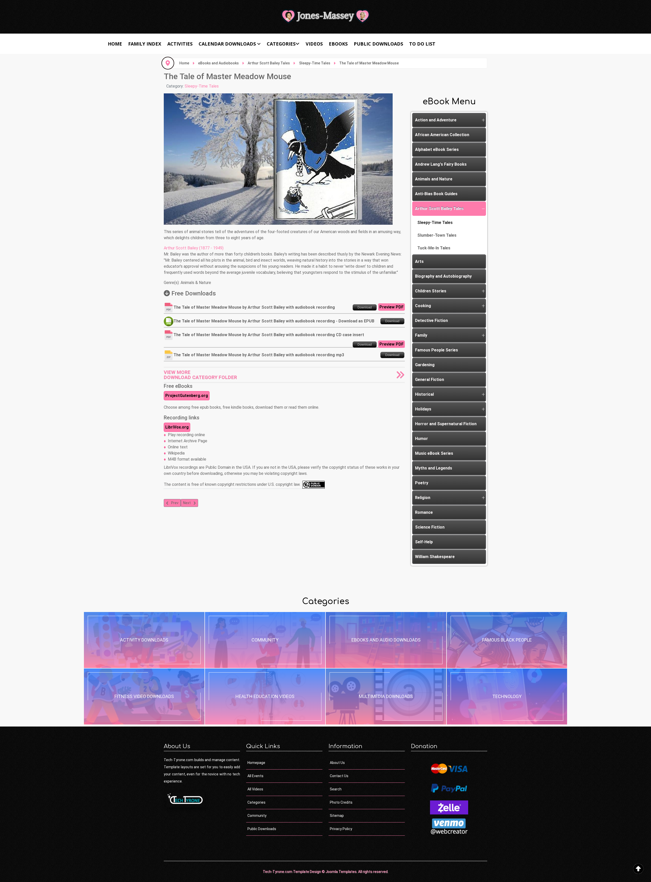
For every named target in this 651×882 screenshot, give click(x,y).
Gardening (425, 364)
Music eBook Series (434, 453)
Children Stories (430, 291)
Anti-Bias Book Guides (436, 193)
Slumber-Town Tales (436, 235)
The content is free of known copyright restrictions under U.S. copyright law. (233, 484)
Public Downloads (378, 44)
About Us (337, 763)
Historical (424, 394)
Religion (422, 497)
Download (365, 307)
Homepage (256, 763)
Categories (281, 44)
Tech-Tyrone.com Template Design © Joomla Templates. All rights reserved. (325, 872)
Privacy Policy (341, 829)
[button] (483, 120)
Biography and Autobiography (443, 276)
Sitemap (337, 816)
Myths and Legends (433, 468)
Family (421, 335)
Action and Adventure (435, 120)
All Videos (255, 789)
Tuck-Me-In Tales (433, 248)
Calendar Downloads (227, 44)
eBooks (338, 44)
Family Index (144, 44)
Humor (421, 438)
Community (257, 816)
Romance (424, 512)
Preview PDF (391, 307)
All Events (255, 776)
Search (336, 789)
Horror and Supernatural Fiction (446, 423)
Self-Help (424, 541)
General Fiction (429, 379)
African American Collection (442, 134)
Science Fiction (430, 527)
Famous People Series (436, 350)
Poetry (421, 482)
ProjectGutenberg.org (186, 395)
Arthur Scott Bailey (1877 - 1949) (194, 248)
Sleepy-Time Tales (202, 86)
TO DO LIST (422, 44)
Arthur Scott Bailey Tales (439, 208)
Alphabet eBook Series (437, 149)
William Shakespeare (435, 556)
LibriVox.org (177, 427)
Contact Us (339, 776)
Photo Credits (341, 802)
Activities (180, 44)
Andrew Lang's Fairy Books (441, 164)
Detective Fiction (431, 320)
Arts (419, 261)
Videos (314, 44)
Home (115, 44)
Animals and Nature (433, 179)
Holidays (423, 409)
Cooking (423, 305)
